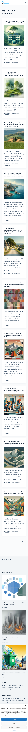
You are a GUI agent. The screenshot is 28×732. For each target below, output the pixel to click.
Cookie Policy (14, 730)
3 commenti (6, 64)
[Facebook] (2, 559)
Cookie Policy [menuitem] (14, 565)
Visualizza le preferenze (14, 727)
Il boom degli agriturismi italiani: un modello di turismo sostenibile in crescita (13, 124)
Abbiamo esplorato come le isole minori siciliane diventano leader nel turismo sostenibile (14, 175)
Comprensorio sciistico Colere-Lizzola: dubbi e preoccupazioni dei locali (14, 284)
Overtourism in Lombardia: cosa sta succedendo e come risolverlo (13, 335)
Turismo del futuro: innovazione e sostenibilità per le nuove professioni (14, 390)
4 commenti (6, 220)
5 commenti (6, 114)
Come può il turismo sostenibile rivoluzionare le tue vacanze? (14, 492)
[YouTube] (10, 559)
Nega (14, 723)
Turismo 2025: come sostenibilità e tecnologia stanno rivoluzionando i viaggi (14, 73)
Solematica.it (6, 685)
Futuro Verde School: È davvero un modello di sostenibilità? (14, 22)
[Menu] (25, 2)
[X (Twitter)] (4, 559)
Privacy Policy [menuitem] (21, 563)
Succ (22, 541)
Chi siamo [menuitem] (5, 563)
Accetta (14, 719)
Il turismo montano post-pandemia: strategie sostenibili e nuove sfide (14, 443)
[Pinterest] (8, 559)
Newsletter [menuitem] (13, 563)
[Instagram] (6, 559)
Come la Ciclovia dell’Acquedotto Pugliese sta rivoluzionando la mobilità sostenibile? (13, 230)
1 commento (7, 165)
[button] (26, 705)
